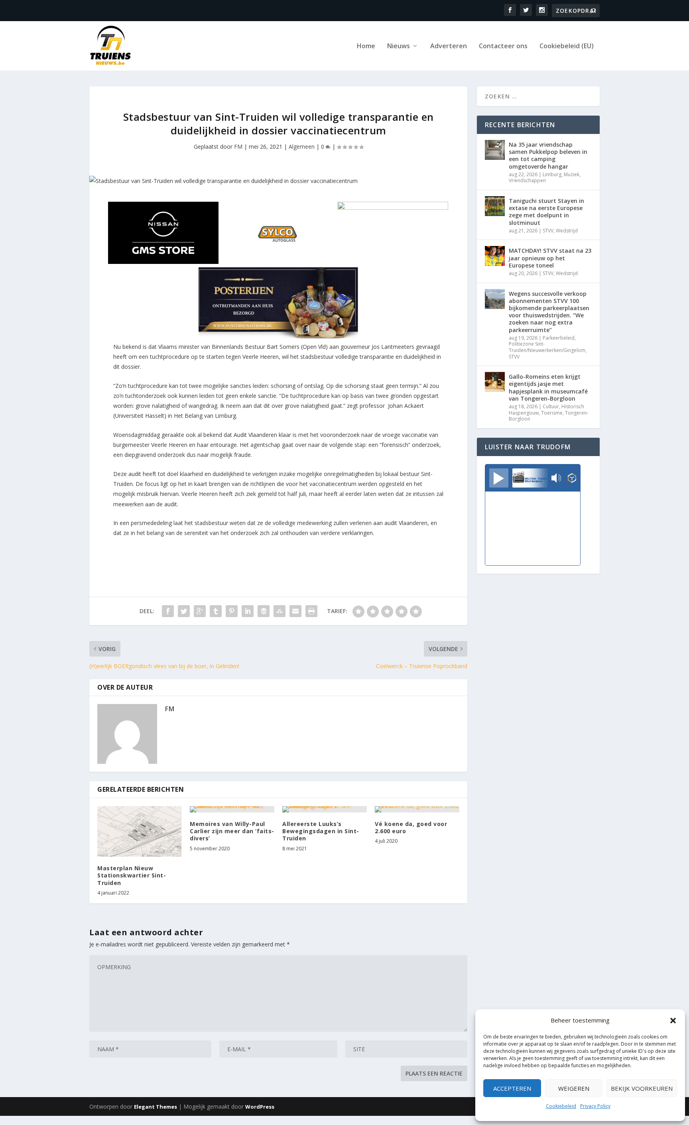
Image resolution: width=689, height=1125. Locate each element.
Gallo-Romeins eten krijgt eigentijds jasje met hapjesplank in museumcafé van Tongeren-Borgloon (548, 387)
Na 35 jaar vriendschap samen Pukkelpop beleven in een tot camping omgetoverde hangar (548, 155)
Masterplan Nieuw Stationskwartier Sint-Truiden (131, 875)
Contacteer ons (503, 46)
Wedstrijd (567, 230)
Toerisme (552, 412)
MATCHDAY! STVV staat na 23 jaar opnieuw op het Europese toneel (550, 258)
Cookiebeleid (561, 1106)
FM (238, 146)
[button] (673, 1021)
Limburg (552, 174)
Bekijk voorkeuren (642, 1088)
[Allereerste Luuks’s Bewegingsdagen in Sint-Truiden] (324, 809)
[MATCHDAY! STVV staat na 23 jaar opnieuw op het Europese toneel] (495, 256)
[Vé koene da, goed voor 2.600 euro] (417, 809)
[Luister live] (498, 478)
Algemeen (302, 146)
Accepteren (512, 1088)
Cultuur (551, 406)
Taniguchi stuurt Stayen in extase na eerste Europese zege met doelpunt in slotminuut (546, 211)
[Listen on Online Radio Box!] (572, 478)
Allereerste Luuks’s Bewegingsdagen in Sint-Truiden (320, 831)
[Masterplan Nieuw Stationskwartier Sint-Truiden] (139, 831)
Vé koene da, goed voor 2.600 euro (411, 827)
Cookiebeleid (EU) (566, 46)
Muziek (571, 174)
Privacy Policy (595, 1106)
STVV (548, 230)
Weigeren (573, 1088)
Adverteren (448, 46)
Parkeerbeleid (559, 337)
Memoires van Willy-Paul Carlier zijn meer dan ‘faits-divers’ (232, 831)
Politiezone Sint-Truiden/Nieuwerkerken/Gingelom (547, 347)
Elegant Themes (155, 1106)
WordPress (259, 1106)
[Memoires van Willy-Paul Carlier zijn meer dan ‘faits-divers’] (232, 809)
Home (366, 46)
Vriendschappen (527, 180)
